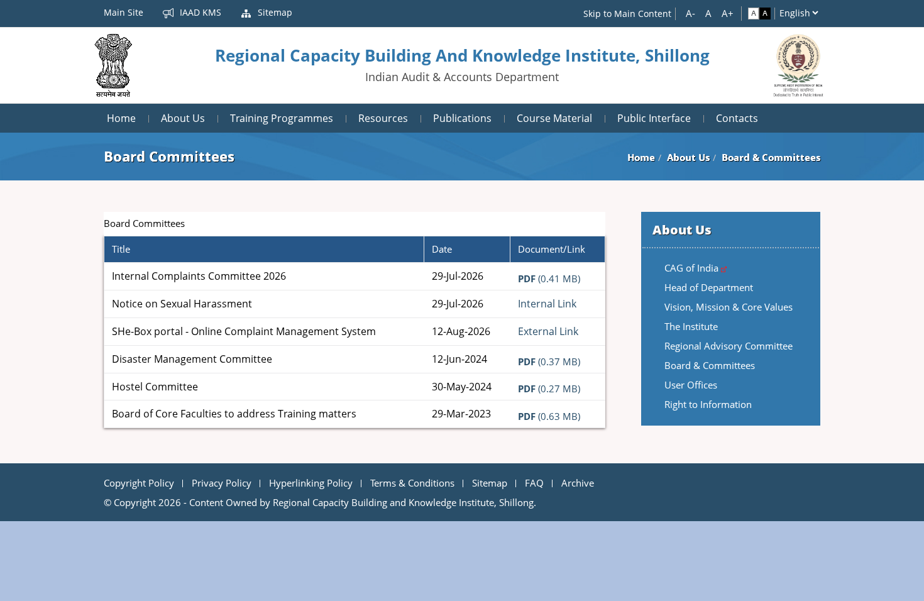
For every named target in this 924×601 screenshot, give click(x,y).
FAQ (534, 483)
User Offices (690, 384)
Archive (577, 483)
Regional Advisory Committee (728, 345)
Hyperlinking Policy (311, 483)
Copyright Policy (139, 483)
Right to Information (708, 404)
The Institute (691, 326)
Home (121, 118)
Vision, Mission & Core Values (728, 306)
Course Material (554, 118)
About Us (183, 118)
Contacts (737, 118)
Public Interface (654, 118)
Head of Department (708, 287)
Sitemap (273, 12)
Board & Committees (709, 365)
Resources (383, 118)
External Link (548, 331)
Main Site (123, 12)
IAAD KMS (199, 12)
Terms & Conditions (412, 483)
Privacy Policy (221, 483)
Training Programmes (281, 118)
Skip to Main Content (627, 13)
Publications (462, 118)
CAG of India (692, 268)
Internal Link (547, 304)
